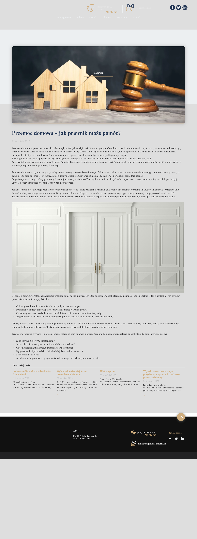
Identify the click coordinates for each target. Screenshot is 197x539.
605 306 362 (112, 12)
